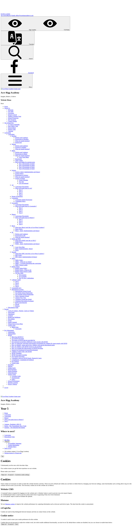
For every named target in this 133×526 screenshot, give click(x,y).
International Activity (18, 289)
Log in (6, 387)
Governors (11, 113)
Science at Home (20, 178)
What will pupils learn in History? (24, 217)
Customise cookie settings (22, 474)
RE (12, 245)
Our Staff (10, 111)
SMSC (13, 258)
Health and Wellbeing (14, 317)
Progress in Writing (20, 147)
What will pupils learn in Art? (23, 188)
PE (12, 232)
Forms (10, 320)
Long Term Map (20, 247)
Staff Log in (7, 448)
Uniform (10, 315)
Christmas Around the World (23, 299)
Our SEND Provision (18, 338)
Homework (18, 142)
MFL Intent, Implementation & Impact (26, 257)
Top (2, 456)
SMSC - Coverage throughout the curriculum (28, 263)
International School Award (23, 291)
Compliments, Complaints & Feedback (23, 360)
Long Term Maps (24, 157)
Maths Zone (15, 327)
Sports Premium (12, 371)
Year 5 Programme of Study (27, 167)
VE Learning (22, 275)
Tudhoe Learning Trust (14, 116)
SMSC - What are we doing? (23, 262)
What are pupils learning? (22, 141)
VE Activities (23, 276)
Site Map (7, 440)
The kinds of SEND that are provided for (23, 340)
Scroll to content (5, 14)
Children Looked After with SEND (22, 351)
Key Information (9, 330)
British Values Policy (21, 268)
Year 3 (21, 190)
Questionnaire (16, 378)
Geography (15, 203)
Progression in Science (21, 175)
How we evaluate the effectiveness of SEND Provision (27, 348)
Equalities (11, 364)
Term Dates (11, 312)
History (14, 214)
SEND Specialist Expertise (19, 355)
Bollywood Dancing (21, 302)
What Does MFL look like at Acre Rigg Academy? (29, 253)
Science (14, 170)
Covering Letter (16, 376)
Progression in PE (20, 235)
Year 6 (21, 195)
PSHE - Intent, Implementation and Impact (27, 244)
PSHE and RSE (16, 239)
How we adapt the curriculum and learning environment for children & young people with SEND (39, 343)
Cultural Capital (16, 280)
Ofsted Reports (12, 373)
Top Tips (21, 182)
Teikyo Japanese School (22, 296)
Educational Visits (13, 307)
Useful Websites (23, 180)
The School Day (9, 123)
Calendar (10, 131)
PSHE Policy (19, 242)
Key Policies (15, 361)
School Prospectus (13, 118)
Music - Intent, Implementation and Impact (27, 231)
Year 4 (21, 191)
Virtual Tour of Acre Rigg (15, 324)
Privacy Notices (12, 384)
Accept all (10, 474)
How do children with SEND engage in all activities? (27, 346)
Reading (14, 136)
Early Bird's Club (13, 126)
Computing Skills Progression (23, 199)
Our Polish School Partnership (23, 293)
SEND (10, 335)
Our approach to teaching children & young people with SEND (30, 342)
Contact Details (12, 121)
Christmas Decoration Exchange (24, 301)
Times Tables (19, 160)
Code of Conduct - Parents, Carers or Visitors (21, 311)
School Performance (14, 381)
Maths (13, 150)
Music (13, 226)
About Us (7, 108)
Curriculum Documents (22, 186)
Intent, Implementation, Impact (24, 248)
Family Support (12, 322)
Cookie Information (13, 445)
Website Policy (12, 446)
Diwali (17, 304)
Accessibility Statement (14, 443)
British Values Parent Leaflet (23, 271)
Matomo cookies (10, 504)
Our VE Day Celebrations (26, 278)
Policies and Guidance (21, 137)
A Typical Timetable (14, 124)
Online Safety (12, 368)
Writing (14, 144)
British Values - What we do (23, 270)
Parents (6, 309)
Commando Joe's (16, 288)
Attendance (11, 314)
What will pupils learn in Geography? (26, 206)
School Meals (12, 128)
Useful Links (11, 325)
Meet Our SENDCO (17, 337)
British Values (16, 266)
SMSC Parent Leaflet (21, 265)
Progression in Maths (21, 154)
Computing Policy (20, 201)
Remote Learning (13, 382)
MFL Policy (18, 255)
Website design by (13, 453)
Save (16, 524)
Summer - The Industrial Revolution (14, 427)
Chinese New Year (20, 297)
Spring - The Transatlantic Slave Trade (15, 426)
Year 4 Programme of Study (27, 165)
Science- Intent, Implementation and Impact (27, 172)
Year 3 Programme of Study (27, 164)
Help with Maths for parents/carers (25, 162)
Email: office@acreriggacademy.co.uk (22, 15)
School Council (12, 115)
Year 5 (21, 193)
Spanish (14, 252)
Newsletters (11, 319)
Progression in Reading (21, 139)
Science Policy (19, 173)
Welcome (10, 110)
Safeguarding (12, 333)
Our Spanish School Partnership (24, 294)
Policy (17, 250)
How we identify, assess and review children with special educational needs (33, 345)
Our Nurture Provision (18, 356)
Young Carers (12, 374)
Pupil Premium (12, 369)
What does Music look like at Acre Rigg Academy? (30, 227)
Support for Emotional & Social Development (25, 350)
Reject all (3, 474)
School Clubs (12, 129)
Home (6, 106)
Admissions (11, 332)
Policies (17, 306)
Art (12, 185)
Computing (15, 198)
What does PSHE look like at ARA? (25, 240)
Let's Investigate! (23, 183)
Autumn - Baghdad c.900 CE (12, 424)
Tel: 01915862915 (6, 15)
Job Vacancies (12, 119)
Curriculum (7, 132)
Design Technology (17, 196)
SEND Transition (17, 353)
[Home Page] (11, 89)
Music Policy (19, 229)
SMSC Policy (19, 260)
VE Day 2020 (19, 273)
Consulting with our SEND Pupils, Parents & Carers (27, 358)
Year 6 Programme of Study (27, 168)
